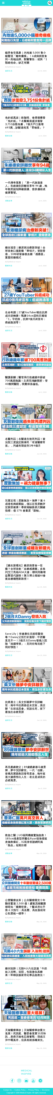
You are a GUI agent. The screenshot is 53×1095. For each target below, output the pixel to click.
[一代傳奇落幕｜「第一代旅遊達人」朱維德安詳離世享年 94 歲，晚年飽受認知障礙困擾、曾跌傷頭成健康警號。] (26, 161)
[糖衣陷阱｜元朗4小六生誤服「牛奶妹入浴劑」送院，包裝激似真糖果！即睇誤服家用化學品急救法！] (26, 947)
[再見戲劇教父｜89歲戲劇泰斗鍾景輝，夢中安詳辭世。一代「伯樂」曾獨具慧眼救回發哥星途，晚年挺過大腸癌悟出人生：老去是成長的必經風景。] (26, 745)
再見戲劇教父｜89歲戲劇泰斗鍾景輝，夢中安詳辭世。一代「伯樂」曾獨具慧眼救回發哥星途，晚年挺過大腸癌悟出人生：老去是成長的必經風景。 (25, 773)
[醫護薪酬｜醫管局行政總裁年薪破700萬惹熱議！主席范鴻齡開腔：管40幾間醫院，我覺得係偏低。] (26, 356)
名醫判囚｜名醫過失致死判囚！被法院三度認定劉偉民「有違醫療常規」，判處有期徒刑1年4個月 (25, 442)
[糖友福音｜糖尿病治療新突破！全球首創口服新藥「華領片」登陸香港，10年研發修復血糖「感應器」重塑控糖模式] (26, 226)
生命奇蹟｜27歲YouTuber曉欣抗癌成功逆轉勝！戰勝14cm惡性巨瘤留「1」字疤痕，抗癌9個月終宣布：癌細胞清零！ (26, 317)
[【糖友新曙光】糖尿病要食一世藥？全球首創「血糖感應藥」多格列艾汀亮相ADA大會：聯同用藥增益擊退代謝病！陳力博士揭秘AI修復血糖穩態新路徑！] (26, 544)
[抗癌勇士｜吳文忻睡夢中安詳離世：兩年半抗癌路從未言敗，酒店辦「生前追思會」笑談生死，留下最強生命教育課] (26, 680)
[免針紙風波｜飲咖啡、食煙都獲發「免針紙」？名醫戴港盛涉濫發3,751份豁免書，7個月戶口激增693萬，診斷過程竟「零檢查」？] (26, 96)
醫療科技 (8, 266)
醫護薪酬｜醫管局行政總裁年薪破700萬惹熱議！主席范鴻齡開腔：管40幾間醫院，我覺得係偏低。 (26, 380)
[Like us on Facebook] (12, 1080)
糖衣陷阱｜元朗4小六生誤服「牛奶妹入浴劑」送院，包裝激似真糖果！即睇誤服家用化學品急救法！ (26, 972)
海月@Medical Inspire (13, 67)
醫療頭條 (8, 136)
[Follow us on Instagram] (19, 1080)
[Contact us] (26, 1080)
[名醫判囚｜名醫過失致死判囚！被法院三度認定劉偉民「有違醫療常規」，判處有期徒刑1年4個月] (26, 417)
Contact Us (7, 1090)
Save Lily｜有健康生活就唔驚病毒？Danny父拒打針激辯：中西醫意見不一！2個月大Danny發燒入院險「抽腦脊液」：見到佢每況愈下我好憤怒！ (26, 640)
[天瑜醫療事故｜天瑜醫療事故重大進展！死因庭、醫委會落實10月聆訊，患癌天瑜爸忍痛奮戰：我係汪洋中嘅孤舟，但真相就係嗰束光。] (26, 1008)
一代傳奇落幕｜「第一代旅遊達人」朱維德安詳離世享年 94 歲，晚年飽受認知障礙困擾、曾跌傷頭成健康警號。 (26, 187)
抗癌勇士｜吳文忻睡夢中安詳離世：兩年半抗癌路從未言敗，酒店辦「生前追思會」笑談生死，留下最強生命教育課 (25, 706)
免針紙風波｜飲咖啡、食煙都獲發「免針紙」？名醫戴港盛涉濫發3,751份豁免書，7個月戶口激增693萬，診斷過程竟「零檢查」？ (25, 122)
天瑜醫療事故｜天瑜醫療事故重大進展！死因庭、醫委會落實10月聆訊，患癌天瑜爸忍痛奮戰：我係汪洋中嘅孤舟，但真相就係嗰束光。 (25, 1034)
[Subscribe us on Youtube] (33, 1080)
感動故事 (8, 201)
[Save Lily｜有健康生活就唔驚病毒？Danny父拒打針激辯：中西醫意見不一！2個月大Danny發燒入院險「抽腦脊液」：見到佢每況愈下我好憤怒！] (26, 612)
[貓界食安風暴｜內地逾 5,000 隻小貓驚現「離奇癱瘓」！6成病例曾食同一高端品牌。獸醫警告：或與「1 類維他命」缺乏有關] (26, 31)
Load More (26, 1061)
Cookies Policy (20, 1090)
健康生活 (8, 71)
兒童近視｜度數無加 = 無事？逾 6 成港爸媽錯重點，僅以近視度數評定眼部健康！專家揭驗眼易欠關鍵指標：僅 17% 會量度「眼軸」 (25, 505)
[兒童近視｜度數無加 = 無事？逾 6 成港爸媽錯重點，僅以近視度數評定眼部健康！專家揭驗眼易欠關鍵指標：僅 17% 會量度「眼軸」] (26, 479)
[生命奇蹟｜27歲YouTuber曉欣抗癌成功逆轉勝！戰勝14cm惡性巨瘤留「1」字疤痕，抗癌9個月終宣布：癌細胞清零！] (26, 291)
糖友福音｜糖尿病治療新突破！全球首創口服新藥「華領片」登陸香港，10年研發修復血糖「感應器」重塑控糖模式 (25, 252)
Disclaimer (46, 1090)
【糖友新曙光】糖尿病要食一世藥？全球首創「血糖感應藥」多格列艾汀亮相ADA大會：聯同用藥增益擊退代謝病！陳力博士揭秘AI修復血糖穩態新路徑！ (25, 572)
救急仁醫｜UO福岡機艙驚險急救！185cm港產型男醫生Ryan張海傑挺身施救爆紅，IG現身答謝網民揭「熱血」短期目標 (26, 840)
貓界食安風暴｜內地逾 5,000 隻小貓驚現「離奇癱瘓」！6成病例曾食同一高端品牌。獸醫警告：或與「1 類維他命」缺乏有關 (26, 57)
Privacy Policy (33, 1090)
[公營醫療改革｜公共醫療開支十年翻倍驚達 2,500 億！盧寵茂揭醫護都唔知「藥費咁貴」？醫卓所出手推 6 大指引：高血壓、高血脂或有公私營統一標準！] (26, 878)
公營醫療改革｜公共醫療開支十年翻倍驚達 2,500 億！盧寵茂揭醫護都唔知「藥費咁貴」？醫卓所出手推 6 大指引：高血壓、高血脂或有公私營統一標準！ (25, 906)
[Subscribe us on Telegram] (40, 1080)
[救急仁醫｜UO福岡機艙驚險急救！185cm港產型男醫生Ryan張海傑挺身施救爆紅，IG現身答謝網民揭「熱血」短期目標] (26, 813)
